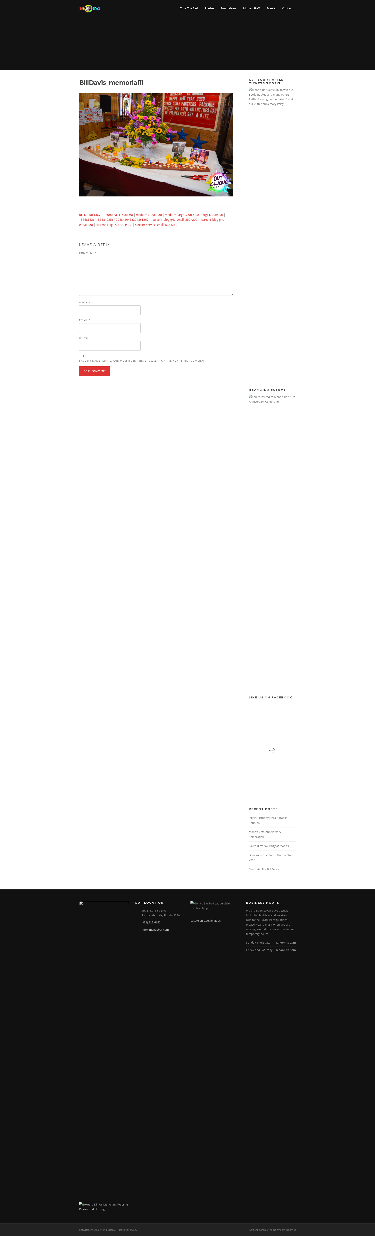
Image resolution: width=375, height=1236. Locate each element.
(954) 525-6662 (151, 922)
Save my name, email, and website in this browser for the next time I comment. (143, 360)
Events (270, 8)
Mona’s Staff (251, 8)
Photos (209, 8)
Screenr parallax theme (262, 1230)
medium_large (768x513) (182, 215)
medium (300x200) (149, 215)
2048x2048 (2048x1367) (132, 219)
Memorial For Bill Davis (264, 869)
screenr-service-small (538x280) (156, 225)
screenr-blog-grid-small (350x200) (175, 219)
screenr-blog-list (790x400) (114, 225)
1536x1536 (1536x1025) (96, 219)
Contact (287, 8)
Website (85, 338)
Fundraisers (229, 8)
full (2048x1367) (90, 215)
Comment (88, 253)
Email (85, 320)
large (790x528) (212, 215)
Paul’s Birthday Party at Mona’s (269, 846)
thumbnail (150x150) (118, 215)
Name (84, 302)
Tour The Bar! (189, 8)
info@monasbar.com (155, 929)
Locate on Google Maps (205, 920)
